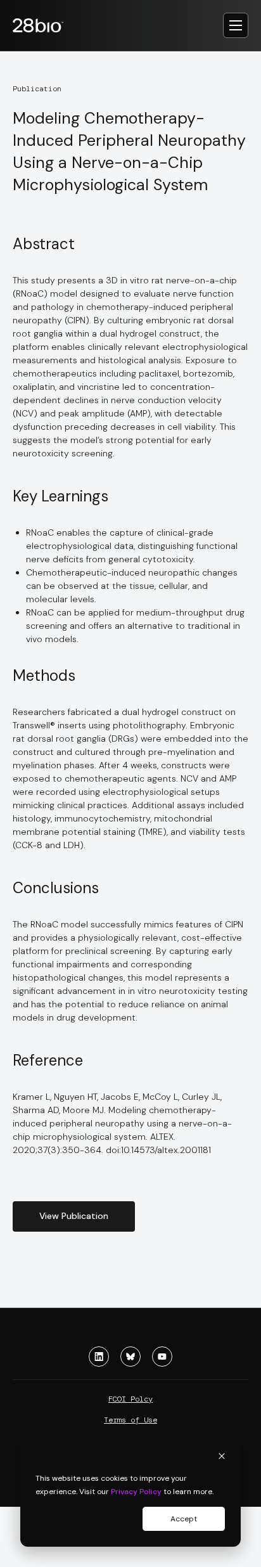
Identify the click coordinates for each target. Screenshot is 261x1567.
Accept (183, 1519)
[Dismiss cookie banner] (222, 1457)
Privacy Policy (136, 1491)
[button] (235, 25)
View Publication (73, 1216)
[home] (44, 25)
